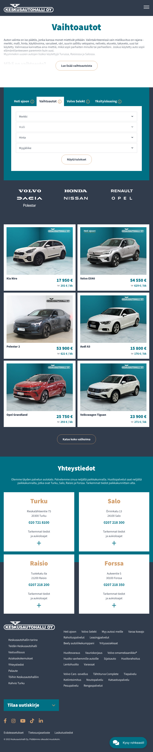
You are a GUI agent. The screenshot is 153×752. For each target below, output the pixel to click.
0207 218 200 (39, 584)
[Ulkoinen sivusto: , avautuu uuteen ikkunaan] (5, 720)
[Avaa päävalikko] (146, 7)
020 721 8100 (39, 522)
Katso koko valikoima (76, 439)
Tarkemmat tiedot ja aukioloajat (39, 539)
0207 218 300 (114, 522)
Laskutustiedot (64, 733)
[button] (128, 742)
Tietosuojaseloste (39, 733)
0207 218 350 (114, 584)
